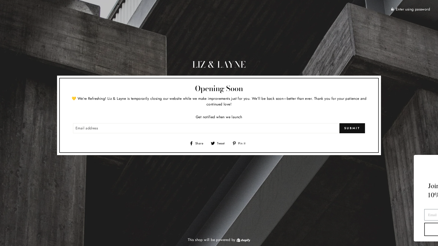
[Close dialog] (428, 161)
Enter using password (413, 9)
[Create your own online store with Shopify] (243, 239)
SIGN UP (382, 229)
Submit (352, 128)
